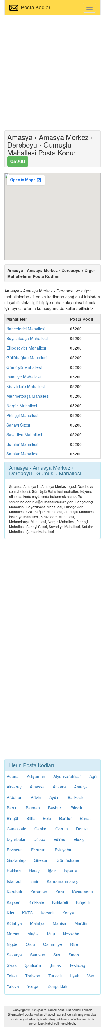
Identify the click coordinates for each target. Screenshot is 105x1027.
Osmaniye (52, 944)
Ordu (30, 944)
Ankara (59, 787)
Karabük (14, 892)
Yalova (13, 986)
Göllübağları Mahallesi (26, 357)
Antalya (81, 787)
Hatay (34, 871)
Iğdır (52, 871)
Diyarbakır (16, 839)
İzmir (33, 881)
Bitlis (30, 818)
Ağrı (93, 776)
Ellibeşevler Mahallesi (26, 348)
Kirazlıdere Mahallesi (25, 386)
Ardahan (14, 797)
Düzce (39, 839)
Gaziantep (16, 860)
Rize (74, 944)
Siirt (56, 955)
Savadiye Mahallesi (24, 434)
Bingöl (12, 818)
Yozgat (33, 986)
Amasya (37, 787)
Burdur (65, 818)
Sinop (74, 955)
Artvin (36, 797)
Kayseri (13, 902)
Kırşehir (83, 902)
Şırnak (55, 965)
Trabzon (32, 976)
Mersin (13, 934)
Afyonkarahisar (67, 776)
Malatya (37, 923)
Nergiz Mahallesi (21, 406)
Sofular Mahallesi (22, 444)
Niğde (12, 944)
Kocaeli (47, 913)
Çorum (61, 829)
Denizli (82, 829)
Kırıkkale (36, 902)
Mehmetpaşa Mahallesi (27, 396)
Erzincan (15, 850)
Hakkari (14, 871)
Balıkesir (75, 797)
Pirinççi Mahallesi (22, 415)
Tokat (12, 976)
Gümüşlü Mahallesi (24, 367)
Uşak (74, 976)
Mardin (80, 923)
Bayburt (55, 808)
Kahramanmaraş (62, 881)
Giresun (41, 860)
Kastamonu (82, 892)
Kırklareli (60, 902)
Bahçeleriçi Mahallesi (25, 329)
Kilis (10, 913)
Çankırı (40, 829)
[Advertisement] (52, 72)
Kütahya (14, 923)
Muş (51, 934)
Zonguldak (57, 986)
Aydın (54, 797)
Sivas (12, 965)
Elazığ (79, 839)
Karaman (38, 892)
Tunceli (55, 976)
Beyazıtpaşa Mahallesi (27, 338)
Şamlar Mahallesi (22, 454)
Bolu (47, 818)
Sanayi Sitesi (18, 425)
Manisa (59, 923)
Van (90, 976)
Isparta (70, 871)
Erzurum (39, 850)
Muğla (33, 934)
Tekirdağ (77, 965)
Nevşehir (71, 934)
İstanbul (14, 881)
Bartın (12, 808)
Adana (13, 776)
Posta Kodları (36, 7)
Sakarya (14, 955)
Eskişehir (63, 850)
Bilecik (76, 808)
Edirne (59, 839)
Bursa (85, 818)
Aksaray (14, 787)
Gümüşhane (68, 860)
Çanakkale (16, 829)
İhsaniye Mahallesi (23, 377)
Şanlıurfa (33, 965)
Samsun (37, 955)
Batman (33, 808)
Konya (68, 913)
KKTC (27, 913)
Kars (59, 892)
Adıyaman (36, 776)
